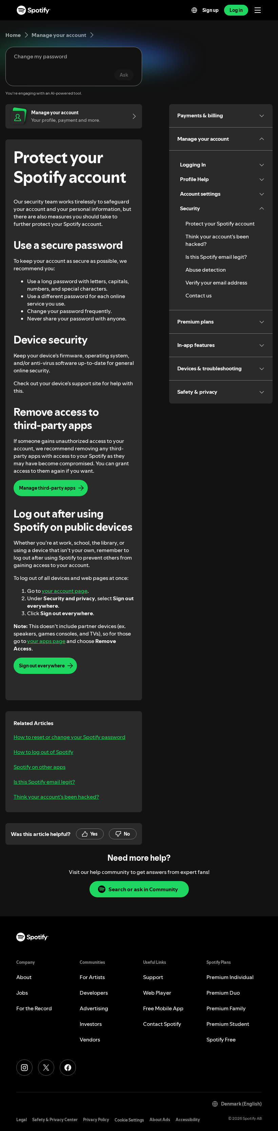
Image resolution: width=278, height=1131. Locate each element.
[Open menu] (258, 10)
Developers (94, 992)
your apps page (46, 641)
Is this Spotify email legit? (44, 781)
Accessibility (188, 1120)
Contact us (198, 295)
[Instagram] (24, 1067)
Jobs (22, 992)
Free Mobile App (163, 1008)
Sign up (210, 10)
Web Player (157, 992)
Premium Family (226, 1008)
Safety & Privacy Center (55, 1120)
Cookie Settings (129, 1120)
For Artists (92, 977)
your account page (64, 590)
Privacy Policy (96, 1120)
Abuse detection (205, 269)
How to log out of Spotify (43, 752)
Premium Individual (230, 977)
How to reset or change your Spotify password (69, 737)
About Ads (160, 1120)
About (24, 977)
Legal (21, 1120)
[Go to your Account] (132, 116)
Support (153, 977)
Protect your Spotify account (220, 223)
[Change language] (194, 10)
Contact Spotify (162, 1024)
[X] (46, 1067)
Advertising (94, 1008)
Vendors (90, 1039)
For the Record (34, 1008)
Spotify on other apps (39, 767)
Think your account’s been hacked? (56, 796)
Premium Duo (223, 992)
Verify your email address (216, 282)
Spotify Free (221, 1039)
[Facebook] (68, 1067)
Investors (91, 1024)
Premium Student (227, 1024)
